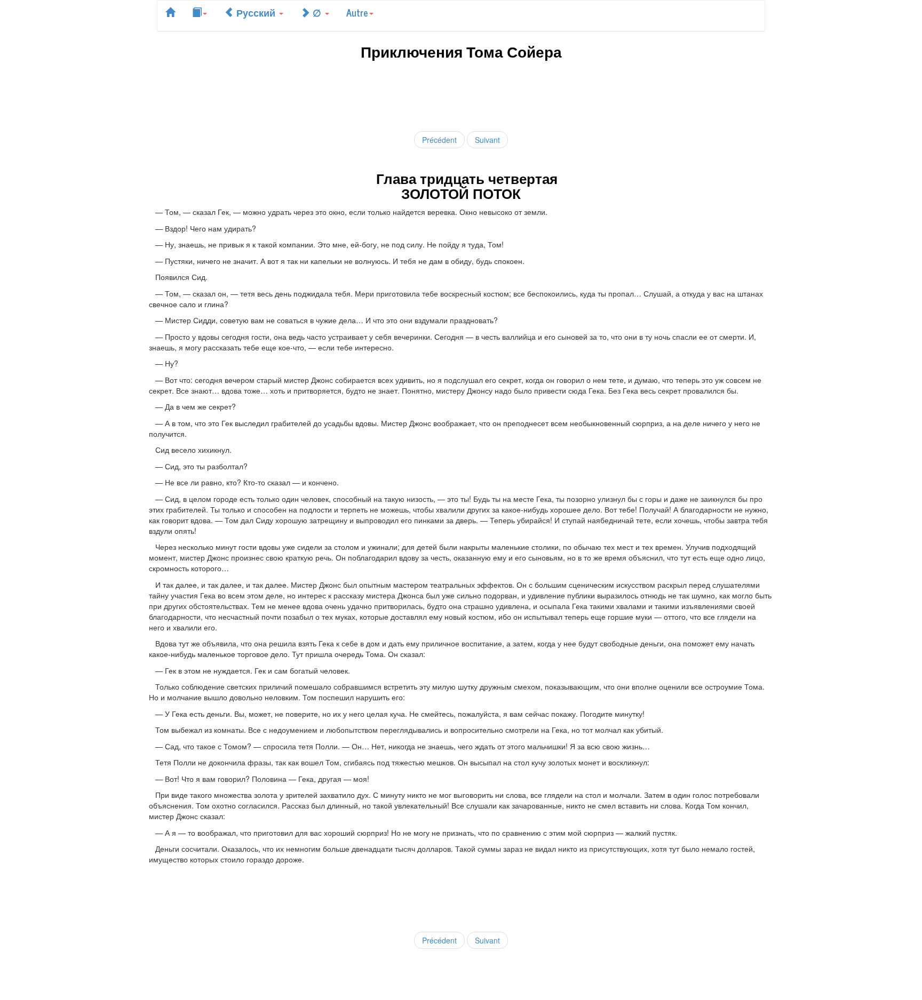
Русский (256, 12)
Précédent (439, 139)
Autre (357, 12)
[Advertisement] (461, 94)
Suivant (487, 139)
